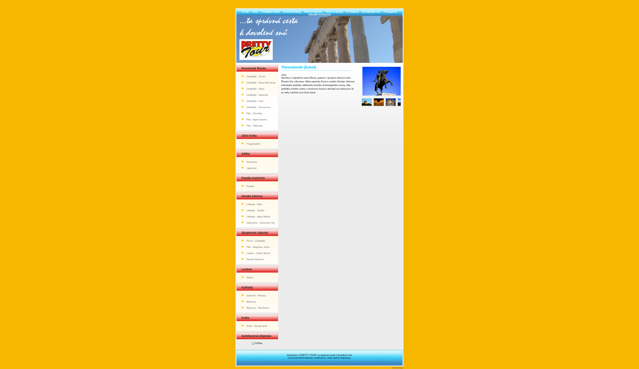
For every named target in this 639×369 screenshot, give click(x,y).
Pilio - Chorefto (254, 113)
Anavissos (251, 162)
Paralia (250, 186)
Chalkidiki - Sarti (254, 101)
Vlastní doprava (313, 11)
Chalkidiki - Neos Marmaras (261, 82)
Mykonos (251, 301)
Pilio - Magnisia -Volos (258, 247)
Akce (255, 11)
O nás (245, 11)
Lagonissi (251, 168)
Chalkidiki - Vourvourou (258, 107)
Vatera (249, 277)
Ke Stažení (352, 11)
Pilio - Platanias (254, 125)
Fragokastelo (253, 143)
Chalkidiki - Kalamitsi (257, 95)
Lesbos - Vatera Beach (258, 253)
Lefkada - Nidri (254, 204)
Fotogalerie (390, 11)
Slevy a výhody (334, 11)
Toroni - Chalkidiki (255, 241)
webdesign (397, 367)
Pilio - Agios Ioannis (256, 119)
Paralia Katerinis (255, 259)
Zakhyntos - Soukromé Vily (260, 222)
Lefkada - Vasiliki (255, 210)
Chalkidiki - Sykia (255, 88)
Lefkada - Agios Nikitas (258, 216)
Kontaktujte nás (371, 11)
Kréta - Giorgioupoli (256, 326)
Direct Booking (292, 11)
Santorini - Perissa (256, 295)
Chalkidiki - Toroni (255, 76)
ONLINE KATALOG (319, 14)
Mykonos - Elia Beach (257, 308)
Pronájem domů (270, 11)
